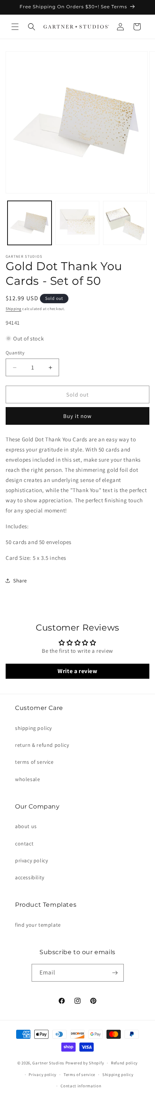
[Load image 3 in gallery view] (125, 223)
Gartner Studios (48, 1063)
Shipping (13, 308)
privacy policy (31, 860)
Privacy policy (42, 1074)
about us (26, 826)
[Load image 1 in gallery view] (30, 223)
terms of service (34, 761)
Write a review (77, 671)
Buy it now (77, 416)
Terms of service (79, 1074)
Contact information (81, 1085)
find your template (38, 924)
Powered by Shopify (84, 1063)
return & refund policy (42, 745)
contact (24, 843)
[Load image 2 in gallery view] (77, 223)
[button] (15, 26)
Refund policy (124, 1063)
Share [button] (20, 580)
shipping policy (33, 728)
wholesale (27, 779)
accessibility (29, 877)
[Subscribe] (115, 973)
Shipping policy (118, 1074)
